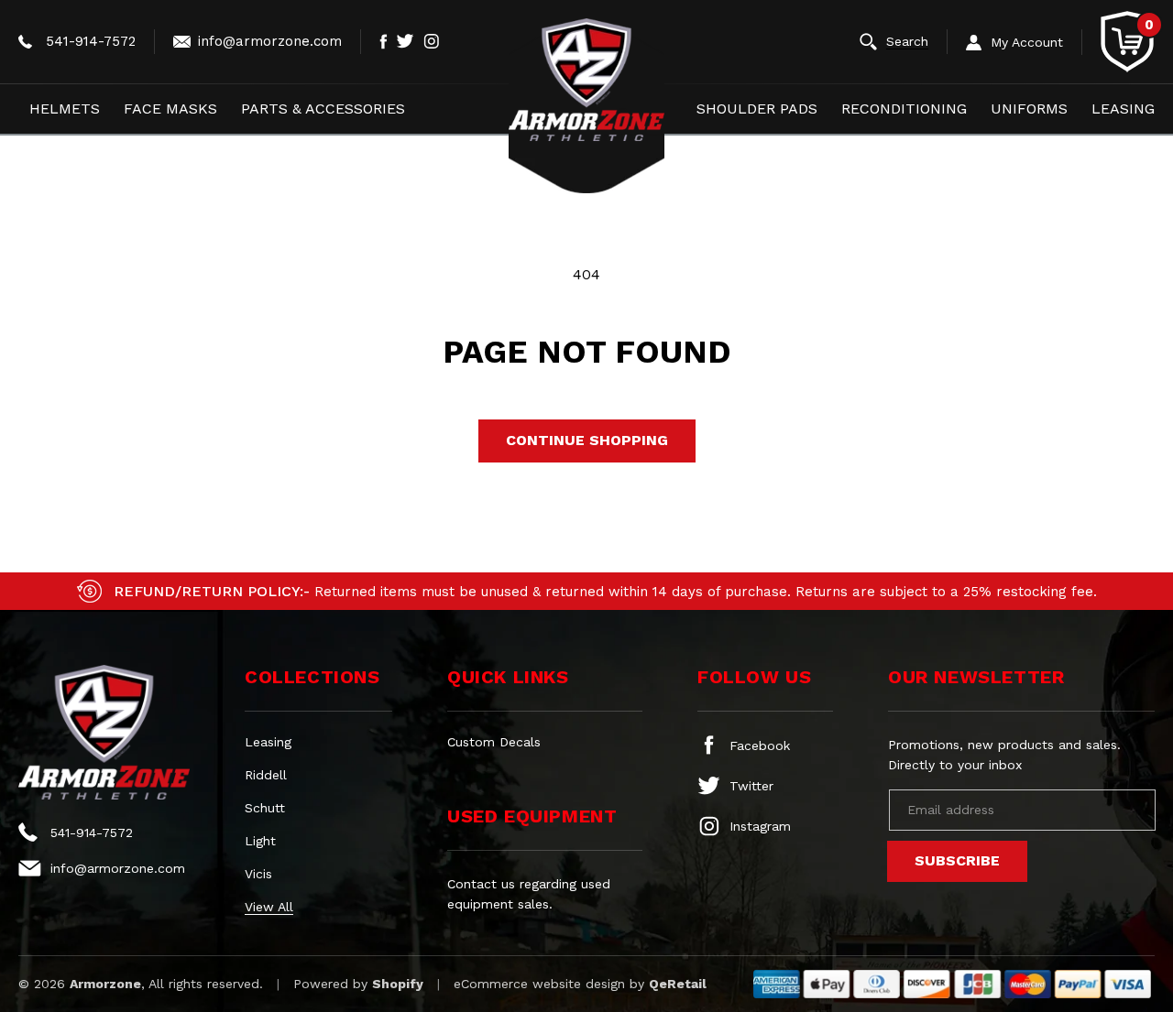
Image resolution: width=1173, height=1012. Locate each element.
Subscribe (957, 860)
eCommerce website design (539, 983)
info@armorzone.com (270, 41)
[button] (904, 41)
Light (260, 840)
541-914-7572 (91, 41)
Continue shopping (587, 440)
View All (269, 906)
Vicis (258, 873)
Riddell (266, 774)
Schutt (265, 807)
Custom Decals (494, 742)
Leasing (268, 742)
